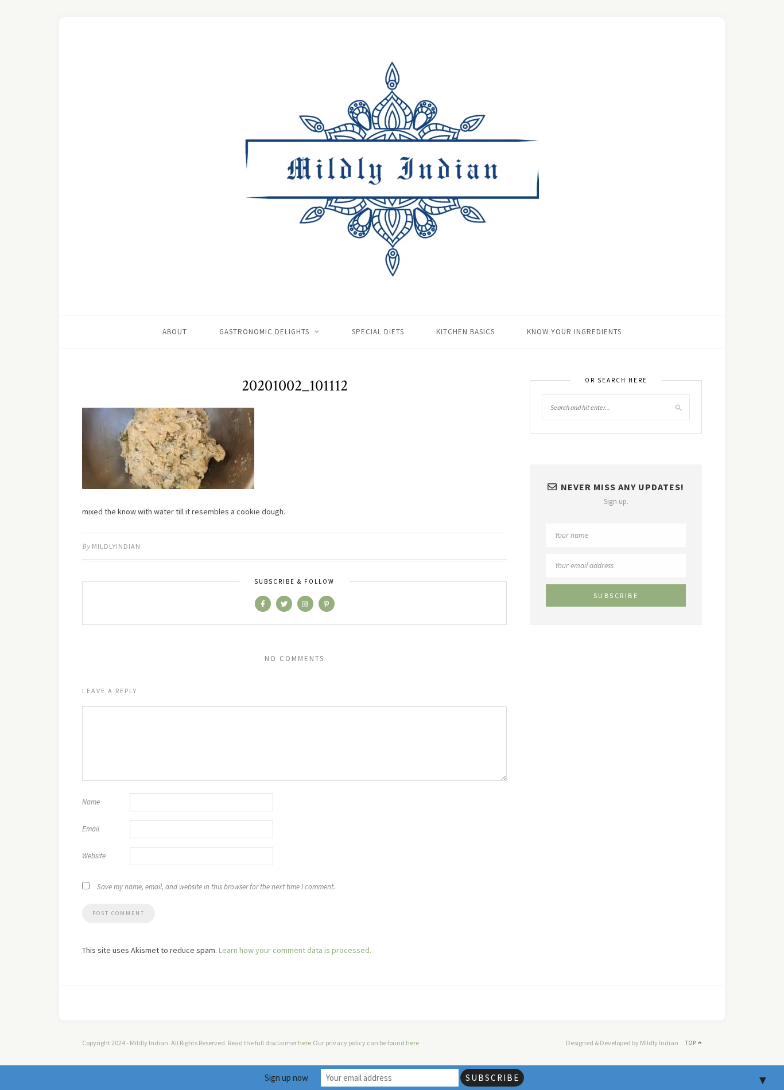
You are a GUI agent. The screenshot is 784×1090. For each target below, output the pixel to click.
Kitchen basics (465, 332)
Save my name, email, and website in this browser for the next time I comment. (216, 887)
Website (94, 856)
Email (90, 829)
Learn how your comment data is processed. (295, 950)
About (174, 332)
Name (91, 802)
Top (691, 1042)
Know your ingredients (574, 332)
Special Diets (378, 332)
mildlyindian (116, 546)
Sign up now (286, 1077)
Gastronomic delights (264, 332)
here (304, 1042)
